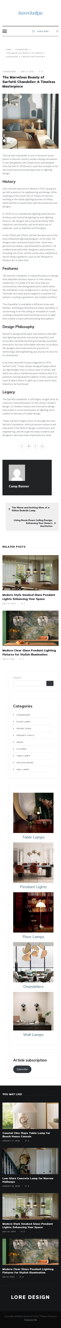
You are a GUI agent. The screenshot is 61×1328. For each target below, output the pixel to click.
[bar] (4, 31)
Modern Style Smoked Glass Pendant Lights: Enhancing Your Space (27, 1225)
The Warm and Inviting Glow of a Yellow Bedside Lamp (30, 509)
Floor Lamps (23, 722)
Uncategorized (25, 763)
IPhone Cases (23, 728)
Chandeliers (9, 71)
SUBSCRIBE (42, 31)
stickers (21, 749)
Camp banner (19, 486)
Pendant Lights (25, 735)
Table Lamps (23, 756)
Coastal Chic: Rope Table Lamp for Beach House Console (26, 1134)
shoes (19, 742)
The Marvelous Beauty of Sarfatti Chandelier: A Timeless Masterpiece (28, 81)
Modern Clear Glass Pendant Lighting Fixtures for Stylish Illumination (28, 1270)
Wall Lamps (22, 769)
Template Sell (30, 1320)
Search (17, 677)
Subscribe (22, 1069)
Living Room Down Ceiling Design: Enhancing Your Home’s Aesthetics (33, 523)
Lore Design (30, 1297)
